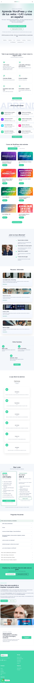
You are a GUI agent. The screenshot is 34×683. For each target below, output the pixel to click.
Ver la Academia (4, 600)
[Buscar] (32, 1)
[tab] (12, 148)
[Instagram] (4, 660)
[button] (2, 680)
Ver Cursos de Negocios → (17, 222)
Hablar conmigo (12, 600)
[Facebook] (2, 660)
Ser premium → (5, 284)
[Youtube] (1, 660)
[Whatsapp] (5, 660)
